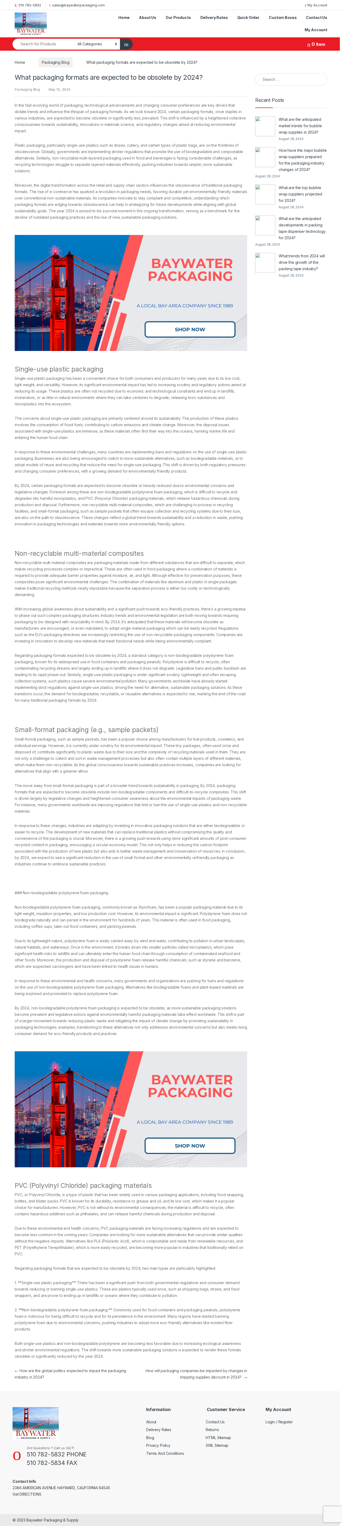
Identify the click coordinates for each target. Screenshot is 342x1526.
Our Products (178, 17)
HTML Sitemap (218, 1437)
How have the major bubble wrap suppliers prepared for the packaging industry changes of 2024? (303, 160)
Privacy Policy (158, 1445)
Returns (212, 1429)
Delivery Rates (214, 17)
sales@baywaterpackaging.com (78, 5)
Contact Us (316, 17)
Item (318, 44)
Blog (150, 1437)
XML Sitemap (217, 1445)
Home (124, 17)
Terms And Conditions (165, 1453)
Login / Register (279, 1422)
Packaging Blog (55, 62)
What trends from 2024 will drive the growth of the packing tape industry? (302, 262)
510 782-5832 (29, 5)
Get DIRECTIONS (27, 1494)
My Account (317, 5)
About (151, 1422)
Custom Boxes (283, 17)
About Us (147, 17)
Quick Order (248, 17)
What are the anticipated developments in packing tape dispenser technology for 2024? (302, 228)
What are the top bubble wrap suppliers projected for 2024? (300, 194)
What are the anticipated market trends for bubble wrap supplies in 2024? (300, 125)
